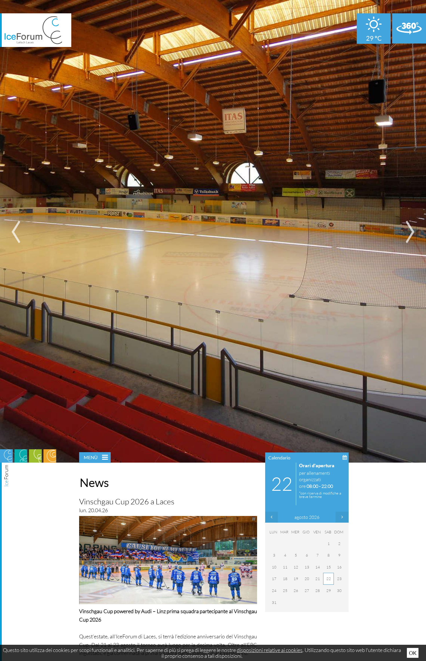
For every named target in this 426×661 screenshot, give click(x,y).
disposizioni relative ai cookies (270, 650)
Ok (412, 653)
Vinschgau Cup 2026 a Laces (126, 501)
